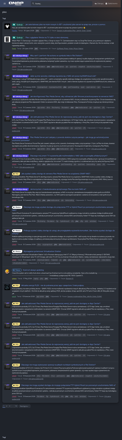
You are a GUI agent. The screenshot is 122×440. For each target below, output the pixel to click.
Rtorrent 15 (69, 278)
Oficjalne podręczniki (24, 69)
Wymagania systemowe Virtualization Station (38, 251)
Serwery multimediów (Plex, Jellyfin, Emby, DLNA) (74, 31)
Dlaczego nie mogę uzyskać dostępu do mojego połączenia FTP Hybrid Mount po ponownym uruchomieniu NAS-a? (65, 385)
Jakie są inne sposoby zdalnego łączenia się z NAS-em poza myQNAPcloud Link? (55, 76)
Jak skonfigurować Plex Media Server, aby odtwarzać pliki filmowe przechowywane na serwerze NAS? (64, 96)
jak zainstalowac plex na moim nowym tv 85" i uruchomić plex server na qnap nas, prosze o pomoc (61, 24)
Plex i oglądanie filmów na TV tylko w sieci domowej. (43, 37)
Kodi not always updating (29, 270)
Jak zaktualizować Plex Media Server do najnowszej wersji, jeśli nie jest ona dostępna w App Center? (64, 117)
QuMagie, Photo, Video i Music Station (70, 48)
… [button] (12, 406)
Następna (24, 406)
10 (16, 406)
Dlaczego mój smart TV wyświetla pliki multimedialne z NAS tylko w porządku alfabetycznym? (61, 156)
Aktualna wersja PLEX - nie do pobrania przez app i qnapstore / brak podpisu (49, 285)
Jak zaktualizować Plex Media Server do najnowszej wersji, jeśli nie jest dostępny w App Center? (57, 303)
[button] (4, 4)
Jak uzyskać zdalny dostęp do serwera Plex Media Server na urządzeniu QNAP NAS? (52, 174)
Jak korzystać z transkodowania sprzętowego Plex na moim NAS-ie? (50, 189)
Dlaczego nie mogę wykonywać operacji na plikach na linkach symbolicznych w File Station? (55, 365)
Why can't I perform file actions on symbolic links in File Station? (48, 56)
